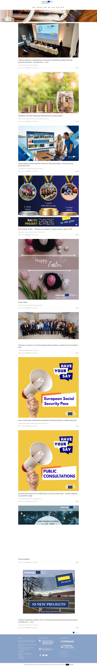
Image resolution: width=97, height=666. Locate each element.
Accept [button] (67, 664)
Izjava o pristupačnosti (64, 655)
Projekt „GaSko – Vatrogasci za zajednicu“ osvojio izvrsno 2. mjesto (45, 229)
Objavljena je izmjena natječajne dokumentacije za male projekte (40, 116)
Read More (77, 67)
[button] (63, 7)
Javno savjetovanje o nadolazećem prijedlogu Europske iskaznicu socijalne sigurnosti (47, 420)
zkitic (20, 67)
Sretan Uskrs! (23, 302)
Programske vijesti (28, 67)
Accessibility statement (64, 651)
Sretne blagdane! (24, 559)
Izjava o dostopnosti (63, 653)
